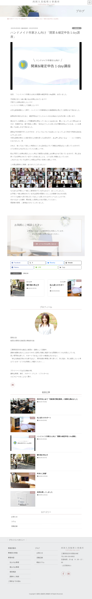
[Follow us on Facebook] (63, 574)
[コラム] (17, 288)
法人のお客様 (14, 562)
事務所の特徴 (13, 553)
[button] (46, 244)
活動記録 (76, 28)
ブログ (37, 548)
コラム (13, 521)
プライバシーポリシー (17, 540)
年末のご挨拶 (41, 473)
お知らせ (14, 517)
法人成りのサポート (44, 418)
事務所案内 (12, 548)
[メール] (12, 385)
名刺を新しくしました (45, 492)
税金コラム (40, 562)
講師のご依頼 (14, 576)
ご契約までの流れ (14, 581)
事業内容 (11, 557)
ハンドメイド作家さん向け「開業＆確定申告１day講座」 (57, 436)
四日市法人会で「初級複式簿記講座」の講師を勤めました (57, 399)
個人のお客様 (14, 567)
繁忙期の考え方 (32, 285)
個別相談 (13, 572)
